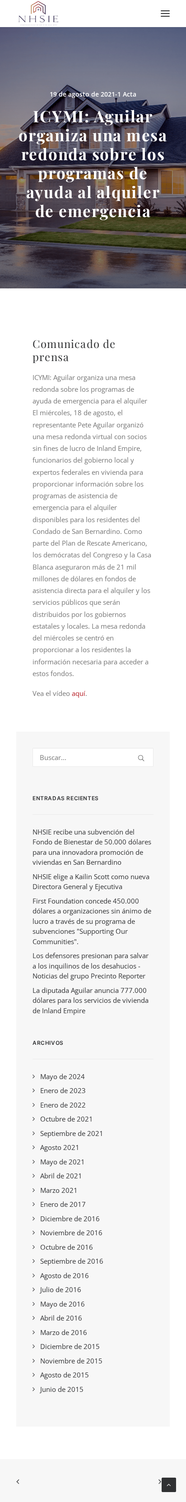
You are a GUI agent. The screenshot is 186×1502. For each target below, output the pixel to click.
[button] (165, 13)
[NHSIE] (38, 13)
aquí (78, 693)
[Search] (93, 757)
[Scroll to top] (169, 1483)
